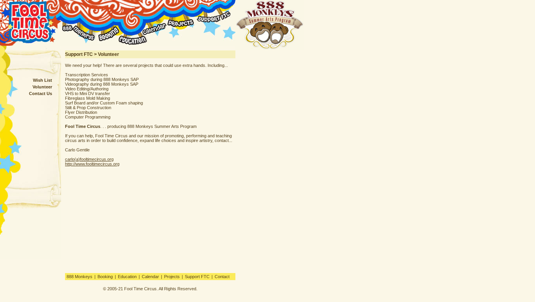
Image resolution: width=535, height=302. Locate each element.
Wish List (42, 80)
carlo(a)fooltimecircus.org (89, 159)
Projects (172, 276)
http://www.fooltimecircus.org (92, 164)
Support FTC (197, 276)
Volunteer (42, 86)
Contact (222, 276)
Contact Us (40, 93)
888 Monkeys (79, 276)
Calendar (150, 276)
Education (127, 276)
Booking (105, 276)
